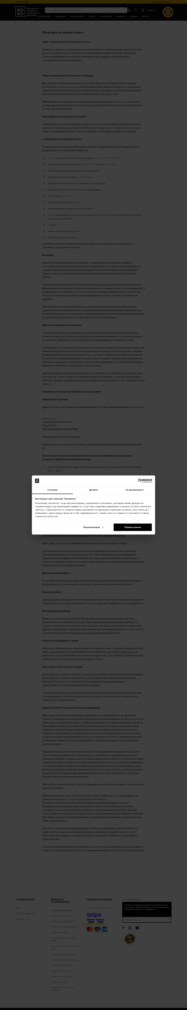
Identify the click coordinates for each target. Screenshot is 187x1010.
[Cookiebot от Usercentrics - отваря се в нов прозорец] (140, 481)
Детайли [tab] (93, 490)
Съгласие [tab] (52, 490)
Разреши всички (132, 527)
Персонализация (91, 527)
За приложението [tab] (134, 490)
